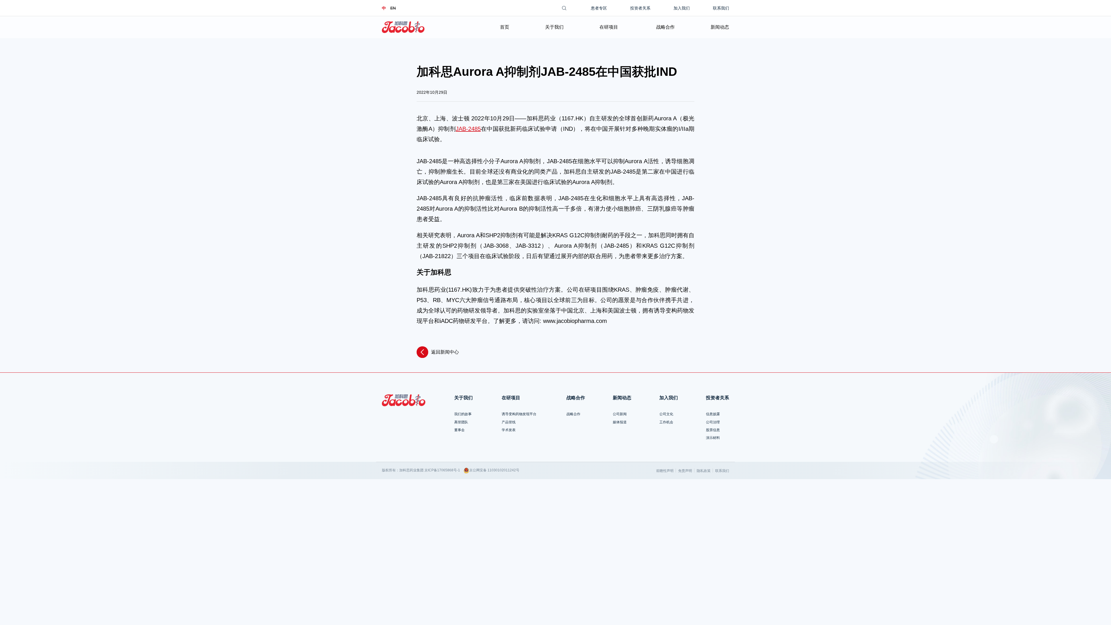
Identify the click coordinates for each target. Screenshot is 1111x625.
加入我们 (682, 8)
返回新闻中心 (445, 352)
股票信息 (713, 430)
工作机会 (666, 422)
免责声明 (685, 471)
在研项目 (608, 27)
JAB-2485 (468, 129)
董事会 (459, 430)
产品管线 (509, 422)
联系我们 (721, 8)
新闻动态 (720, 27)
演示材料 (713, 438)
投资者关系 (640, 8)
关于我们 (554, 27)
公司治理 (713, 422)
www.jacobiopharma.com (575, 321)
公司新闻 (620, 414)
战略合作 (665, 27)
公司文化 (666, 414)
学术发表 (509, 430)
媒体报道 (620, 422)
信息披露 (713, 414)
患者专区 (599, 8)
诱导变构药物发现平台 (519, 414)
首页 (504, 27)
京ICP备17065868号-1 (442, 470)
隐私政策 (704, 471)
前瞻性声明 (665, 471)
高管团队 (461, 422)
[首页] (403, 27)
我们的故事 (463, 414)
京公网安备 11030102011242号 (494, 470)
